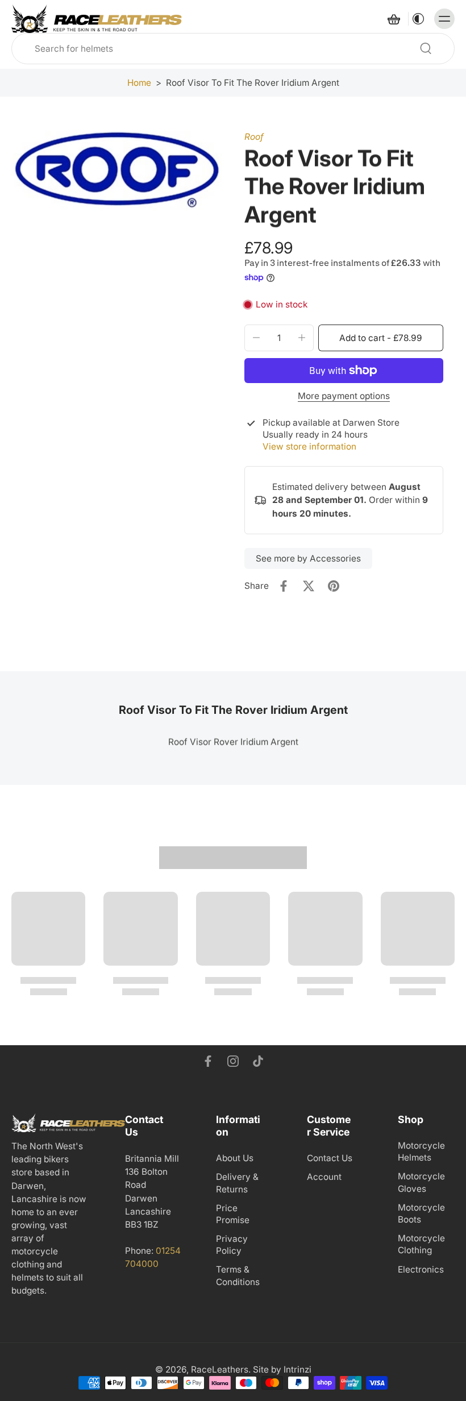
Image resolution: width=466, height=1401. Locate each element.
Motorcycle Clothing (421, 1244)
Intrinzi (297, 1370)
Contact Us (329, 1158)
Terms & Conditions (238, 1276)
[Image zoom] (116, 171)
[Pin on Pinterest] (333, 585)
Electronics (421, 1269)
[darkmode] (418, 19)
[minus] (256, 337)
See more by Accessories (308, 558)
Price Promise (232, 1214)
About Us (234, 1158)
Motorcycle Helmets (421, 1151)
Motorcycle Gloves (421, 1182)
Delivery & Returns (237, 1183)
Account (324, 1177)
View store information (309, 446)
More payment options (344, 396)
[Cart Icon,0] (393, 18)
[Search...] (426, 48)
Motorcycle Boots (421, 1213)
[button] (380, 338)
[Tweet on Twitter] (308, 585)
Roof (254, 136)
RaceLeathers (219, 1370)
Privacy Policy (232, 1244)
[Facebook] (207, 1061)
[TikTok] (258, 1061)
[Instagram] (233, 1061)
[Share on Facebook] (283, 585)
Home (139, 82)
